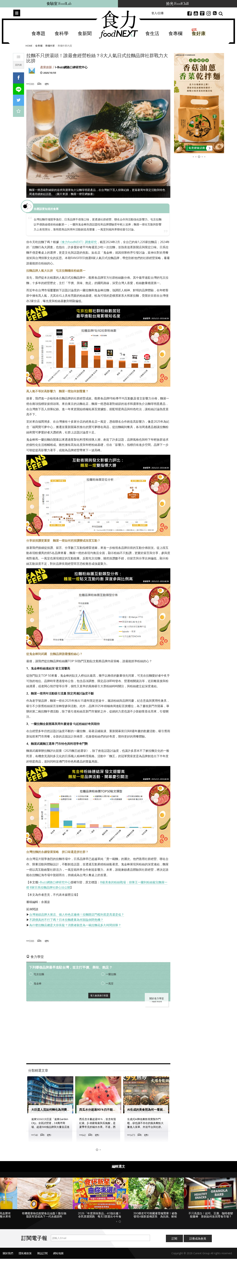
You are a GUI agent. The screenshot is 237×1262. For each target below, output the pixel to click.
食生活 (152, 34)
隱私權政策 (25, 1253)
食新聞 (85, 34)
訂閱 (174, 1238)
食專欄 (175, 34)
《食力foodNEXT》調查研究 (78, 242)
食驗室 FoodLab (58, 3)
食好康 (199, 34)
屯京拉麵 (39, 974)
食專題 (38, 34)
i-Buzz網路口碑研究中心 (71, 67)
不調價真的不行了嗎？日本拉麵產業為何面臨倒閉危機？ (66, 920)
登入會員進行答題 (99, 995)
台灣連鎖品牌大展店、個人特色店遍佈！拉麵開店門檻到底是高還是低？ (76, 914)
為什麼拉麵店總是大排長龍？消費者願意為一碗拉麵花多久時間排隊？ (75, 925)
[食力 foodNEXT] (118, 24)
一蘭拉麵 (111, 974)
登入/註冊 (157, 13)
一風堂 (110, 983)
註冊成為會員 (197, 1238)
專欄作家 (50, 45)
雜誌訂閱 (42, 1253)
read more (157, 1001)
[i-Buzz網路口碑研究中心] (31, 70)
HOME (29, 45)
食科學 (62, 34)
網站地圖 (58, 1253)
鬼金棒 (37, 983)
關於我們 (8, 1253)
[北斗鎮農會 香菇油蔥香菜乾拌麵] (199, 103)
